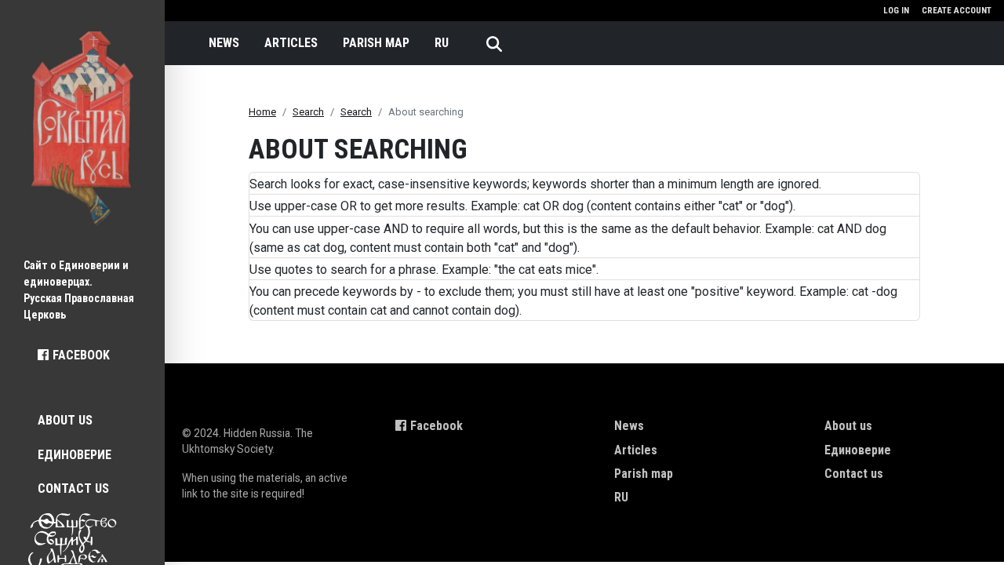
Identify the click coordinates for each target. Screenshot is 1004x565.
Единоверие (74, 454)
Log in (896, 10)
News (224, 42)
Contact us (73, 488)
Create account (956, 10)
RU (442, 42)
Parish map (376, 42)
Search (308, 112)
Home (262, 112)
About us (65, 420)
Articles (291, 42)
